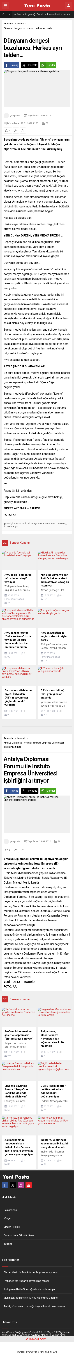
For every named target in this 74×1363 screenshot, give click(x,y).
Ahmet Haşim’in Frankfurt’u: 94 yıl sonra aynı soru (31, 1272)
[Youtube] (29, 1185)
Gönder (51, 65)
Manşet (21, 738)
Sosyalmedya (11, 526)
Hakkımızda (10, 1210)
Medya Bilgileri (12, 1226)
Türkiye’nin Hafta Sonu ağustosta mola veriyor (30, 1289)
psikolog (61, 523)
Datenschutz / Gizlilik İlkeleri (19, 1235)
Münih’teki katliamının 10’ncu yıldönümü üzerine (31, 1297)
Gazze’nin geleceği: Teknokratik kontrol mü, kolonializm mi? (44, 14)
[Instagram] (21, 1185)
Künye (7, 1218)
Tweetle (32, 65)
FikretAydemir (35, 523)
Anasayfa (8, 23)
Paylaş (14, 65)
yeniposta (15, 115)
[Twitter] (13, 1185)
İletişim (8, 1243)
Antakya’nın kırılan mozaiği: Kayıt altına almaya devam (34, 1306)
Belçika (11, 523)
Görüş (20, 23)
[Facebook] (5, 1185)
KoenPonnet (49, 523)
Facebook (21, 523)
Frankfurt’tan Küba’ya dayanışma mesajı (26, 1280)
